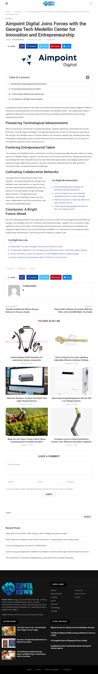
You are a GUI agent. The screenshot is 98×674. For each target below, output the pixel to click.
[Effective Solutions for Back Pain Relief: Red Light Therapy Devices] (27, 381)
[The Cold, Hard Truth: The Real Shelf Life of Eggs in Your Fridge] (8, 631)
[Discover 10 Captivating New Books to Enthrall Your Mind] (8, 643)
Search (8, 512)
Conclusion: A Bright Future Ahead (27, 99)
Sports (53, 601)
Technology (55, 607)
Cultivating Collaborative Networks (28, 94)
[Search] (91, 4)
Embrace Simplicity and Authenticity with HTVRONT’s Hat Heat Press (38, 257)
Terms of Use (80, 594)
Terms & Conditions (52, 669)
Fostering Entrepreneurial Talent (26, 89)
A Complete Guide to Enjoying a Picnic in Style (69, 641)
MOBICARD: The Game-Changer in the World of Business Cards (36, 246)
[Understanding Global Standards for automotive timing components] (27, 340)
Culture (53, 590)
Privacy (77, 597)
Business (54, 604)
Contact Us (79, 590)
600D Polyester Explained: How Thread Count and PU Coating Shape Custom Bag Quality (42, 539)
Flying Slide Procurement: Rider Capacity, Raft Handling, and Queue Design (36, 533)
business (18, 12)
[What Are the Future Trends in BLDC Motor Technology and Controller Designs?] (27, 422)
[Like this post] (23, 46)
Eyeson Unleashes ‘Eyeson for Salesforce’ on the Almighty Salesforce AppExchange (44, 253)
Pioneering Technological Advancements (29, 84)
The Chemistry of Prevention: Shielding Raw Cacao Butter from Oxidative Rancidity (39, 557)
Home (8, 12)
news (32, 268)
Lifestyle (54, 611)
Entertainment (56, 594)
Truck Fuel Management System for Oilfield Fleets (26, 545)
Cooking (54, 597)
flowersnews (19, 39)
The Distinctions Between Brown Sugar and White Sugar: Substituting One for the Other (31, 654)
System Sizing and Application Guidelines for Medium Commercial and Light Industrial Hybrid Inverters (47, 551)
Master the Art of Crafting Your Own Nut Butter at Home (72, 628)
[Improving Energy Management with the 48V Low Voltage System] (71, 381)
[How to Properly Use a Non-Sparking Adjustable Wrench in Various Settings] (71, 340)
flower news (21, 268)
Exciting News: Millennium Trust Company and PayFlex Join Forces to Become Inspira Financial (48, 250)
